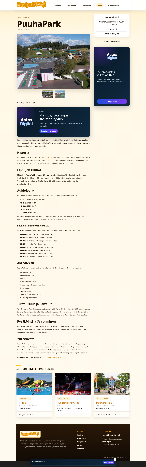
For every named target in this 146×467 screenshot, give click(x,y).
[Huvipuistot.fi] (31, 5)
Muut (100, 5)
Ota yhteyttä (112, 102)
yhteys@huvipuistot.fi (111, 435)
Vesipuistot (87, 5)
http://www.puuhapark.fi (52, 357)
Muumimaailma (104, 402)
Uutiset (80, 445)
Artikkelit (80, 449)
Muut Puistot (23, 17)
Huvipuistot (72, 5)
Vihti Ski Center (47, 157)
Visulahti (23, 402)
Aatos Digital (107, 442)
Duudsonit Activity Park (68, 402)
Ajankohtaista (113, 5)
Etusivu (58, 5)
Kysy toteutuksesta (48, 131)
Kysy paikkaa (108, 462)
